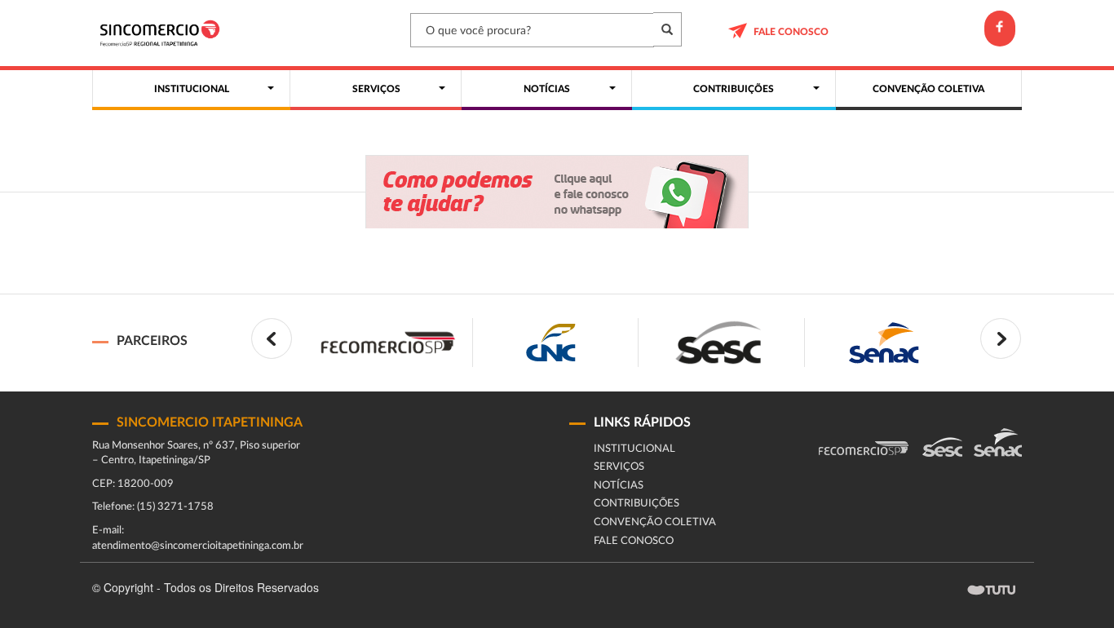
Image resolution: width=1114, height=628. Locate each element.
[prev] (271, 338)
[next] (1000, 338)
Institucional (634, 449)
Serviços (619, 467)
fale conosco (791, 32)
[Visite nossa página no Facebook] (999, 28)
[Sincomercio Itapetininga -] (163, 33)
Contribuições (636, 503)
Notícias (618, 485)
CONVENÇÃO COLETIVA (655, 522)
